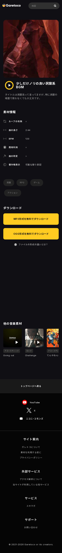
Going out (8, 355)
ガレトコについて (31, 447)
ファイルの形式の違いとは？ (33, 244)
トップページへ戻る (31, 386)
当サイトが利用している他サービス (31, 484)
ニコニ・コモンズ (34, 418)
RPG (22, 182)
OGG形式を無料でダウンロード (31, 233)
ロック (29, 351)
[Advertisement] (31, 284)
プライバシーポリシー (31, 457)
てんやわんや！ (54, 355)
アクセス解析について (31, 479)
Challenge (30, 355)
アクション (12, 193)
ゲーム (37, 182)
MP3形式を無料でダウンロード (31, 218)
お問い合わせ (31, 527)
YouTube (35, 402)
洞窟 (9, 182)
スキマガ (31, 506)
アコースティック (12, 351)
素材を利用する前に (31, 452)
